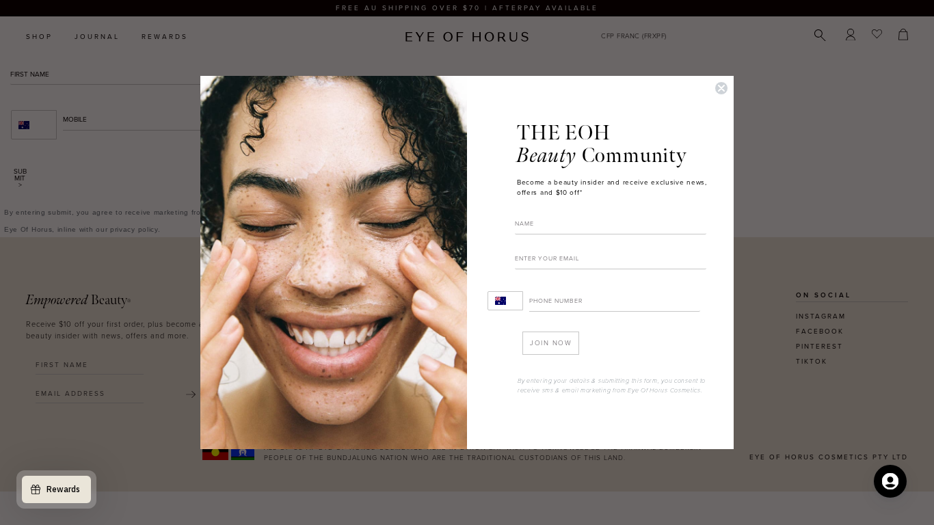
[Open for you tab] (890, 481)
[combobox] (505, 300)
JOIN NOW (551, 343)
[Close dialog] (721, 88)
